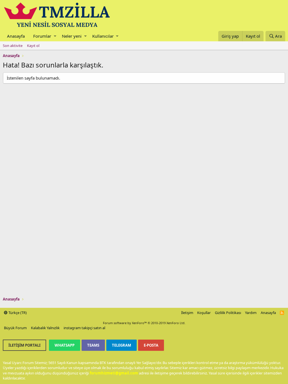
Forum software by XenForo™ (144, 323)
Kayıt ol (33, 45)
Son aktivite (12, 45)
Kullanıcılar (103, 36)
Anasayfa (16, 36)
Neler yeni (72, 36)
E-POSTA (151, 345)
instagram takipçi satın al (84, 327)
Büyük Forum (15, 327)
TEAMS (93, 345)
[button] (55, 36)
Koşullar (204, 312)
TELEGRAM (121, 345)
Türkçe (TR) (17, 312)
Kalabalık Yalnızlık (45, 327)
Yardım (250, 312)
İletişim (187, 312)
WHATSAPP (65, 345)
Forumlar (42, 36)
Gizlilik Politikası (228, 312)
